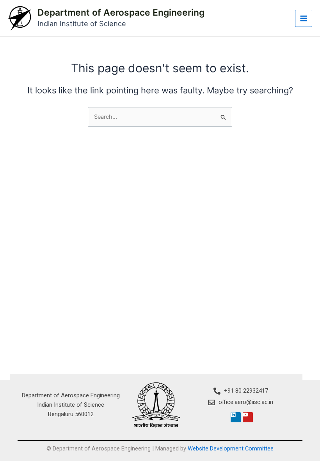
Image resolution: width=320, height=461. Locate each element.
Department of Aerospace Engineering (120, 12)
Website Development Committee (231, 448)
